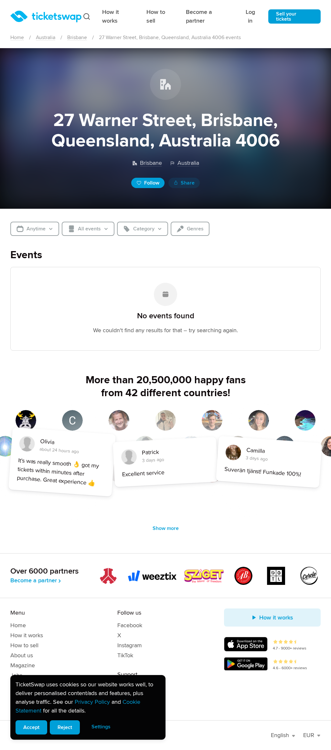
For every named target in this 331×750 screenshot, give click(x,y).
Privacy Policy (92, 701)
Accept (31, 727)
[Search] (86, 16)
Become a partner (199, 16)
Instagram (129, 645)
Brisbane (77, 37)
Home (17, 37)
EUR (308, 735)
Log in (250, 16)
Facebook (129, 625)
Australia (45, 37)
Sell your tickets (286, 16)
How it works (110, 16)
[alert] (88, 707)
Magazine (22, 665)
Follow (151, 183)
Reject (65, 727)
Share (188, 183)
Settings (101, 727)
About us (21, 655)
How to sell (155, 16)
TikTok (125, 655)
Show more (166, 528)
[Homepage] (45, 16)
